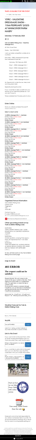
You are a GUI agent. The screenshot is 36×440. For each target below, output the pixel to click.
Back (6, 316)
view (7, 234)
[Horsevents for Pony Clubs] (18, 393)
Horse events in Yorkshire (24, 433)
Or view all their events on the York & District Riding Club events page (18, 253)
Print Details (12, 316)
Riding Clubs (11, 429)
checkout (30, 434)
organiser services (13, 433)
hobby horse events (9, 430)
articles (5, 429)
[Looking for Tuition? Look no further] (18, 376)
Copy (28, 324)
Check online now (10, 108)
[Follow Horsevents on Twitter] (25, 1)
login (26, 434)
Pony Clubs (17, 429)
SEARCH (18, 436)
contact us (6, 428)
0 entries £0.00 (19, 439)
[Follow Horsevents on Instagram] (27, 1)
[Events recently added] (18, 411)
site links (19, 431)
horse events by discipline (24, 430)
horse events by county (11, 431)
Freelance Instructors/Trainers (24, 428)
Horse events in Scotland (18, 434)
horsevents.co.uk (4, 1)
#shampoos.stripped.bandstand (17, 219)
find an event (13, 428)
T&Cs (23, 431)
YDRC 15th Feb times (14, 14)
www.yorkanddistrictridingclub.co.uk (18, 215)
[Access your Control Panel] (11, 1)
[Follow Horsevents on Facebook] (22, 1)
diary (16, 430)
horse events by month (26, 429)
